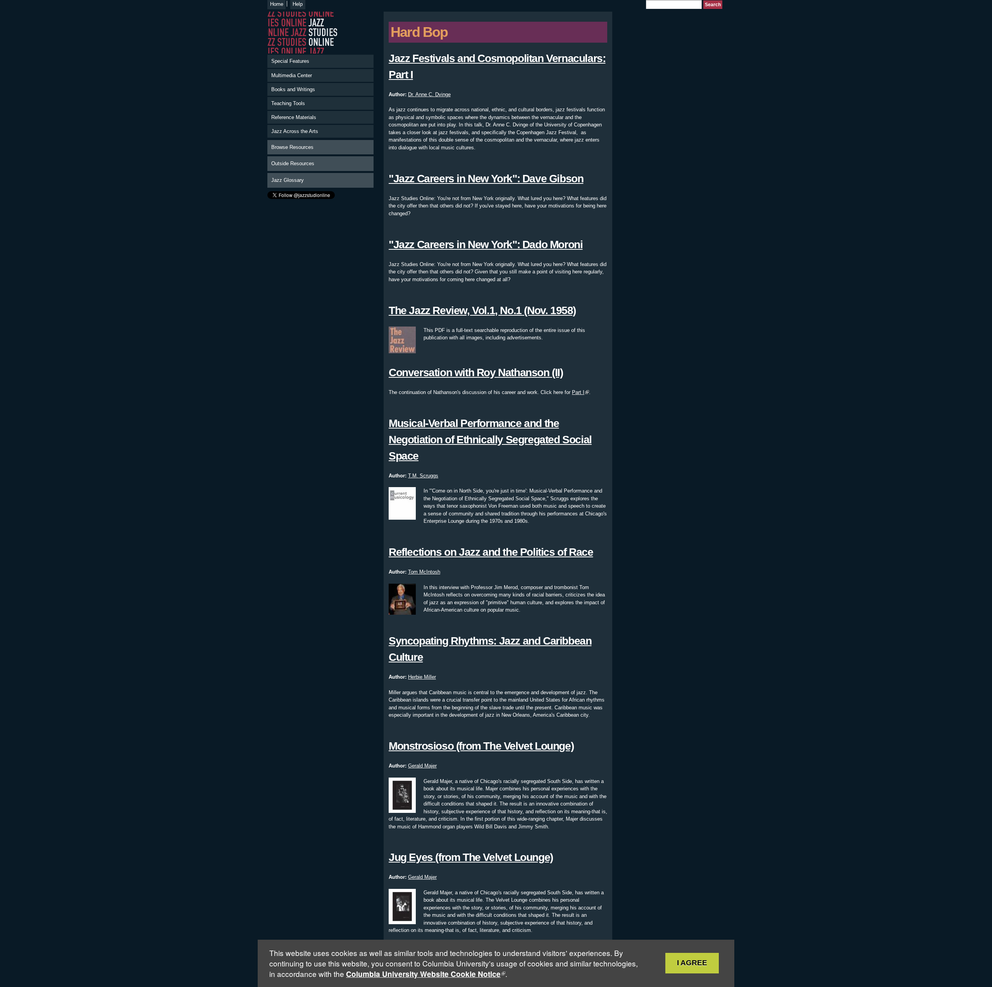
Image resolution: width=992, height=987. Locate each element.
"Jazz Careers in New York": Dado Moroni (485, 245)
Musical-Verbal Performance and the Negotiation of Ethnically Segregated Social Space (490, 439)
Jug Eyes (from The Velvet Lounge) (471, 857)
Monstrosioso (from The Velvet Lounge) (481, 746)
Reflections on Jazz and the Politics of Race (491, 552)
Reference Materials (293, 117)
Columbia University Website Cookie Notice (423, 974)
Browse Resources (292, 147)
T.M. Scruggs (423, 476)
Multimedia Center (291, 75)
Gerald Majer (422, 766)
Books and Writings (293, 89)
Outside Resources (292, 163)
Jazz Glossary (287, 180)
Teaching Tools (288, 103)
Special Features (290, 61)
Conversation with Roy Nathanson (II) (476, 372)
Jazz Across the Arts (294, 131)
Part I (578, 392)
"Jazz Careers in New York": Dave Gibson (486, 179)
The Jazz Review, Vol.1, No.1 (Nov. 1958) (482, 310)
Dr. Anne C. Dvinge (429, 94)
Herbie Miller (422, 677)
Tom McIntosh (424, 572)
